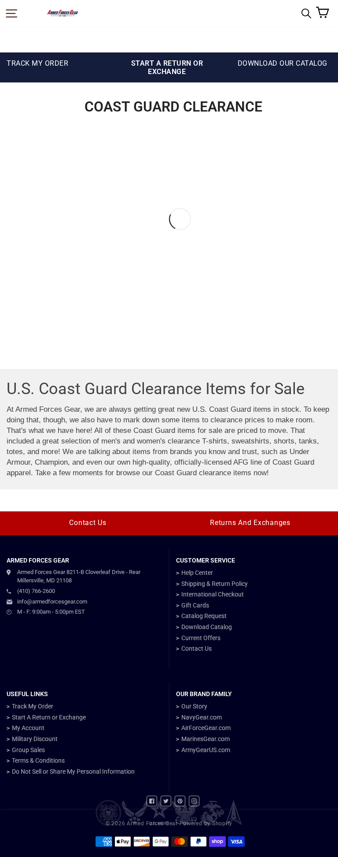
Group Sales (28, 749)
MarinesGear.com (205, 738)
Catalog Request (204, 615)
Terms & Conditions (38, 760)
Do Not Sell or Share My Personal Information (73, 771)
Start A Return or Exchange (49, 717)
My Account (28, 727)
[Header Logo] (62, 13)
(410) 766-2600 (36, 591)
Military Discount (35, 738)
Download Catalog (206, 626)
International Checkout (212, 594)
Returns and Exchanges (250, 522)
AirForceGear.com (206, 727)
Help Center (197, 572)
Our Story (194, 706)
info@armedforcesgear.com (52, 601)
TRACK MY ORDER (37, 63)
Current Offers (200, 637)
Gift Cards (195, 605)
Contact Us (88, 522)
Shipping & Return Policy (214, 583)
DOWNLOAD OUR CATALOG (282, 63)
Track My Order (32, 706)
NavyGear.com (201, 717)
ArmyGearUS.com (205, 749)
